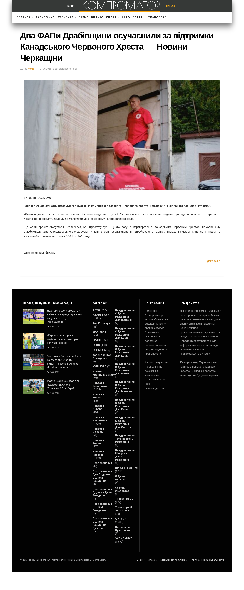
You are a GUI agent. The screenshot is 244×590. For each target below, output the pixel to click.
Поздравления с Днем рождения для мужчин (125, 386)
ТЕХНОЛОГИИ (124, 499)
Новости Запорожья (100, 384)
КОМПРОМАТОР (121, 5)
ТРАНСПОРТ (157, 17)
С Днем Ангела (120, 478)
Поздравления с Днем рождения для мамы (125, 368)
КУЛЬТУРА (65, 17)
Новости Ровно (98, 442)
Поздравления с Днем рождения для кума (125, 333)
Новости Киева (98, 396)
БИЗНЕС (97, 17)
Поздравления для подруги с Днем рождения (102, 476)
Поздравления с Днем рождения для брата (102, 523)
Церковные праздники (122, 528)
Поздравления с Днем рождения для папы (125, 404)
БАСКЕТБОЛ (101, 315)
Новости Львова (98, 407)
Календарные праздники (102, 356)
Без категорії (101, 323)
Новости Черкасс (98, 453)
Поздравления (102, 463)
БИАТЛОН (99, 331)
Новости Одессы (98, 430)
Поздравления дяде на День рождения (102, 492)
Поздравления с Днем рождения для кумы (125, 350)
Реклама (150, 560)
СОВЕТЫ (139, 17)
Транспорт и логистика (123, 509)
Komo (31, 68)
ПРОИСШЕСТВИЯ (126, 468)
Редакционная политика (172, 560)
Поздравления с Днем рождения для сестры (125, 422)
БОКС (96, 345)
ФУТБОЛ (120, 518)
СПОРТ (111, 17)
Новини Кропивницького (104, 373)
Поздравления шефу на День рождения (125, 455)
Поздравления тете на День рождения (125, 439)
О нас (140, 560)
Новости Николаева (100, 419)
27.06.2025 (45, 68)
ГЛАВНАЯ (24, 17)
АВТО (126, 17)
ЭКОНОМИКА (45, 17)
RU (69, 5)
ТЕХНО (83, 17)
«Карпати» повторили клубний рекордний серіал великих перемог (63, 339)
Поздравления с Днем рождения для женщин (125, 315)
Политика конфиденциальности (206, 560)
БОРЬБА (98, 350)
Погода (170, 5)
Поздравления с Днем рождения (102, 507)
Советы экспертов (122, 489)
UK (72, 5)
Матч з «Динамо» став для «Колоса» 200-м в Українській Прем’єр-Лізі (63, 384)
